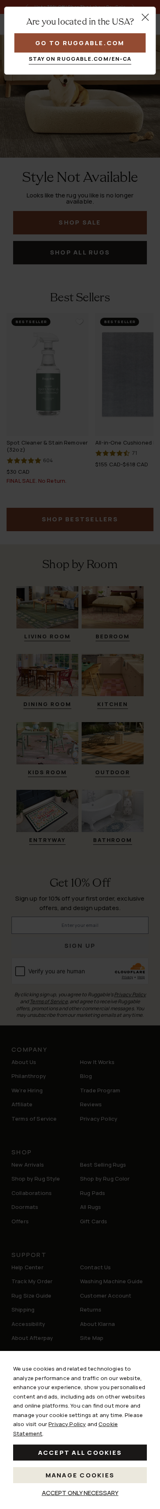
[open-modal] (145, 17)
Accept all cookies (80, 1452)
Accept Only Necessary (80, 1493)
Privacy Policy (67, 1424)
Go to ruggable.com (80, 43)
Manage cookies (80, 1475)
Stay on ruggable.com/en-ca (80, 58)
